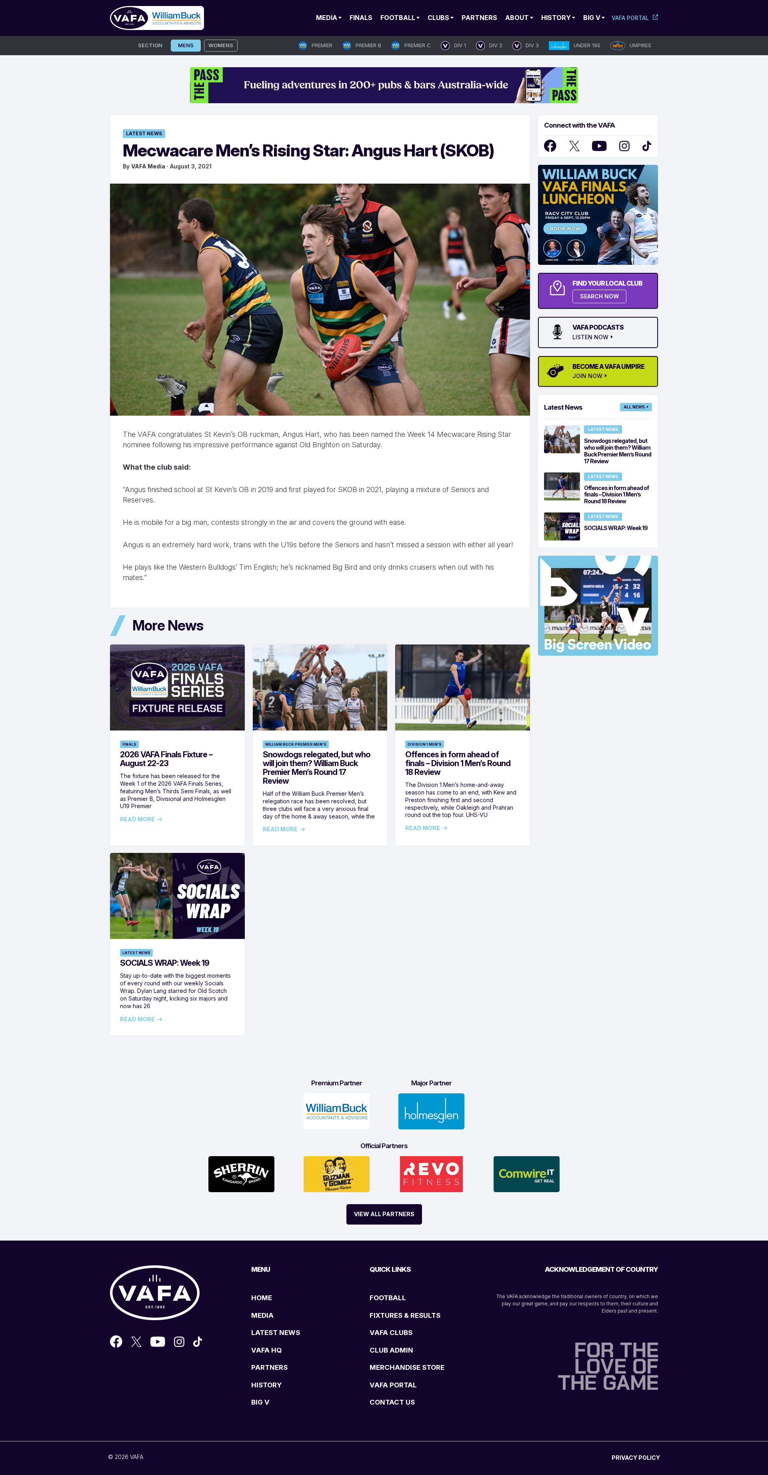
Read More (137, 819)
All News (634, 406)
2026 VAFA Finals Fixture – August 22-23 (166, 759)
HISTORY (266, 1385)
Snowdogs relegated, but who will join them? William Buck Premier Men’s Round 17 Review (316, 768)
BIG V (260, 1402)
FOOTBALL (388, 1298)
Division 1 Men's (425, 744)
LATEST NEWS (275, 1333)
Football (397, 18)
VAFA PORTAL (393, 1385)
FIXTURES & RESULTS (405, 1315)
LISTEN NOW (590, 337)
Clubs (438, 18)
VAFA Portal (630, 17)
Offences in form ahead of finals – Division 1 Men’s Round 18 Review (457, 763)
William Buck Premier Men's (295, 744)
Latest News (144, 133)
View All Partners (384, 1214)
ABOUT (517, 18)
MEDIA (262, 1315)
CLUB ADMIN (391, 1350)
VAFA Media (148, 166)
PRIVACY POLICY (636, 1457)
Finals (361, 18)
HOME (261, 1298)
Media (326, 18)
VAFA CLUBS (391, 1333)
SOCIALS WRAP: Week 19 (164, 963)
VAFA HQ (266, 1350)
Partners (479, 18)
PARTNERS (269, 1367)
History (556, 18)
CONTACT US (392, 1402)
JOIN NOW (587, 376)
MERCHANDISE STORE (407, 1367)
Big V (591, 18)
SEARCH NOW (599, 296)
